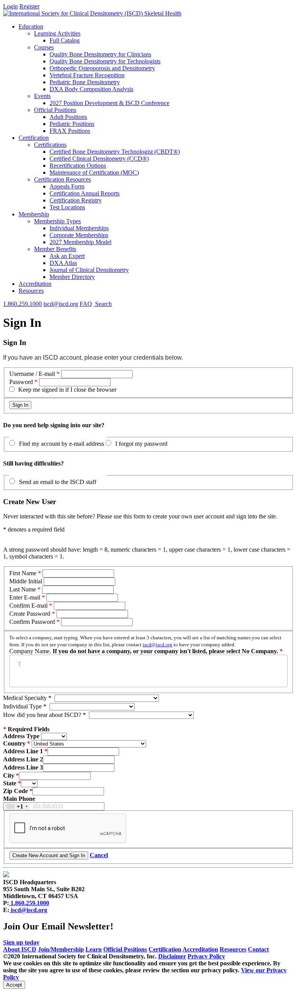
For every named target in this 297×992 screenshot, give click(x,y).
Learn (93, 949)
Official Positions (55, 110)
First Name (22, 573)
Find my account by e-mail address (61, 443)
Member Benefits (55, 249)
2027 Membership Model (80, 242)
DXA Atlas (63, 263)
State (9, 783)
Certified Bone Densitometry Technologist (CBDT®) (115, 151)
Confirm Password (32, 621)
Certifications (50, 144)
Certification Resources (62, 179)
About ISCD (19, 949)
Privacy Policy (206, 956)
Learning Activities (57, 33)
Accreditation (35, 283)
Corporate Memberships (79, 235)
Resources (31, 290)
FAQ (86, 304)
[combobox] (16, 806)
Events (42, 96)
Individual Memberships (79, 228)
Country (14, 743)
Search (103, 304)
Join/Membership (61, 949)
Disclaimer (172, 956)
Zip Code (15, 791)
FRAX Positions (70, 130)
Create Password (29, 613)
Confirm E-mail (29, 605)
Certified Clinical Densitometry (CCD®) (99, 158)
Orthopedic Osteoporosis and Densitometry (102, 68)
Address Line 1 (23, 751)
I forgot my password (141, 443)
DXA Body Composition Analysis (91, 89)
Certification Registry (76, 200)
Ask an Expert (67, 256)
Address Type (21, 736)
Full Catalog (65, 40)
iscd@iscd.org (60, 304)
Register (29, 6)
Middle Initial (25, 581)
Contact (258, 949)
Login (10, 6)
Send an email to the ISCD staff (57, 482)
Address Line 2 (23, 759)
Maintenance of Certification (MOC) (94, 172)
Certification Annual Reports (84, 193)
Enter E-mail (24, 597)
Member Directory (72, 276)
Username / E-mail (32, 373)
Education (31, 26)
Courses (44, 47)
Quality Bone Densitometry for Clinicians (100, 54)
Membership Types (57, 221)
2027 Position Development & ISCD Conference (109, 103)
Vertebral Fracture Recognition (87, 75)
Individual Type (24, 706)
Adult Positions (68, 117)
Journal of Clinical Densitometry (89, 270)
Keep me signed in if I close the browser (67, 389)
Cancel (99, 855)
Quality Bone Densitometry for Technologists (105, 61)
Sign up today (21, 942)
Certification (34, 137)
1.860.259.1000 (22, 304)
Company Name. (145, 644)
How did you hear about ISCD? (44, 715)
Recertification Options (78, 165)
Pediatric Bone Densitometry (85, 82)
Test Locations (67, 207)
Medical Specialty (27, 698)
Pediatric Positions (72, 124)
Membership (34, 214)
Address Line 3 (23, 767)
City (8, 775)
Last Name (22, 589)
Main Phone (19, 798)
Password (21, 382)
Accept (14, 985)
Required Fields (26, 729)
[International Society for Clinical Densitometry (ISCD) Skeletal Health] (92, 13)
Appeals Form (67, 186)
